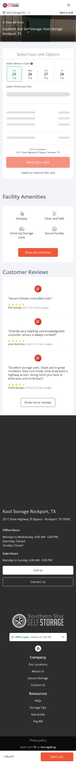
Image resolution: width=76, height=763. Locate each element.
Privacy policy (38, 740)
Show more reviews (38, 402)
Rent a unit (66, 12)
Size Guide (38, 714)
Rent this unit (38, 162)
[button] (38, 648)
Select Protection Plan (19, 86)
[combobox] (38, 637)
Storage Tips (38, 707)
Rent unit (57, 757)
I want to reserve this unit (38, 173)
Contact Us (38, 685)
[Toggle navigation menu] (70, 5)
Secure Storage (38, 678)
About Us (38, 671)
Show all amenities (38, 252)
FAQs (38, 701)
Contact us (38, 582)
